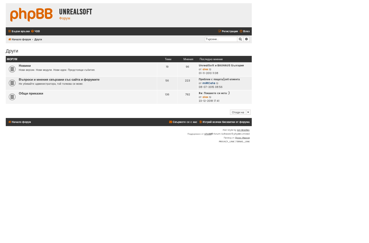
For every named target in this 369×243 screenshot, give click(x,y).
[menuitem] (35, 31)
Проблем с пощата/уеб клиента (219, 79)
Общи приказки (31, 93)
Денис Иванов (242, 137)
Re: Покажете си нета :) (214, 93)
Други (12, 50)
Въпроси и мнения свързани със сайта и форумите (59, 79)
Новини (25, 66)
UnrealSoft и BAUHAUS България (221, 65)
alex (205, 69)
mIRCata (208, 83)
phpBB (207, 133)
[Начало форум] (31, 15)
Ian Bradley (243, 130)
